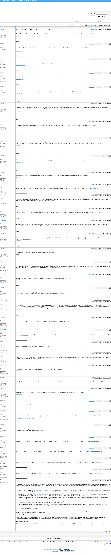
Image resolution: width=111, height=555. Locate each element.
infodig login (19, 111)
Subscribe (100, 25)
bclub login (19, 177)
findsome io (18, 309)
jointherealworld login (20, 65)
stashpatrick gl (62, 293)
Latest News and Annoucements (33, 24)
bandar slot (100, 212)
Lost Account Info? (106, 19)
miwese (2, 172)
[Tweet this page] (104, 543)
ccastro (49, 225)
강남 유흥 (34, 335)
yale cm (18, 145)
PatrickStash (19, 51)
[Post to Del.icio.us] (110, 543)
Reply (95, 25)
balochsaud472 (4, 300)
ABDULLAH (3, 317)
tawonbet (95, 188)
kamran (2, 184)
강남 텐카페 (19, 322)
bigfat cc (52, 200)
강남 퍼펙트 (42, 358)
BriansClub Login (20, 162)
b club (17, 370)
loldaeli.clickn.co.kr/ (95, 451)
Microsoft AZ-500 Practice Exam (43, 490)
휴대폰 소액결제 (98, 462)
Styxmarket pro (19, 79)
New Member (107, 18)
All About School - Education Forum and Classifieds (12, 24)
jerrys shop (18, 279)
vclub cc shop (19, 394)
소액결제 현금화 (98, 473)
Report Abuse (54, 551)
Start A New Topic (88, 25)
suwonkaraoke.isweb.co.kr (80, 404)
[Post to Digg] (107, 543)
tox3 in (17, 254)
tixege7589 (3, 410)
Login (109, 15)
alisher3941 (3, 365)
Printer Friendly (107, 25)
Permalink (91, 29)
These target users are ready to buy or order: (25, 418)
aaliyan (2, 261)
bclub (59, 267)
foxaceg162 (3, 29)
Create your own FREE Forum (50, 549)
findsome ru (19, 93)
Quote (100, 29)
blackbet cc (18, 240)
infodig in (18, 127)
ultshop (102, 381)
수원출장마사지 (95, 441)
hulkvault (18, 36)
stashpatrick (42, 430)
